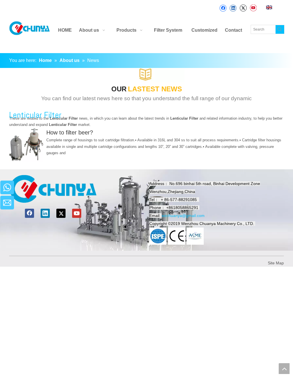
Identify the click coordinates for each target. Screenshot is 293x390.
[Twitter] (243, 8)
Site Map (276, 263)
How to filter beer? (69, 132)
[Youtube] (253, 8)
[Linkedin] (233, 8)
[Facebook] (223, 8)
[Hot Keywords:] (280, 29)
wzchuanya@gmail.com (183, 215)
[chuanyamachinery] (53, 189)
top (284, 368)
